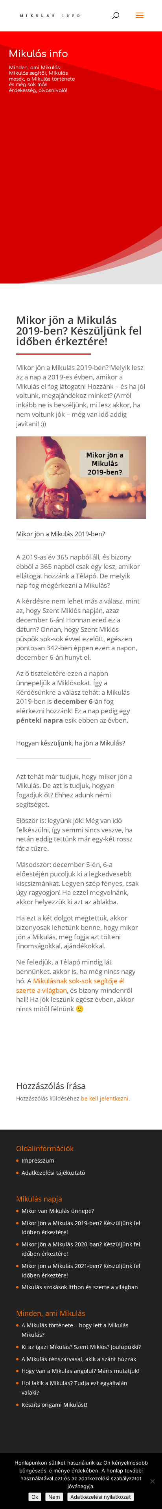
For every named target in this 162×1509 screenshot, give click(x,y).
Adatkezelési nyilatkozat (100, 1497)
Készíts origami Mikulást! (54, 1404)
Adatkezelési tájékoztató (53, 1172)
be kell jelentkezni (105, 1098)
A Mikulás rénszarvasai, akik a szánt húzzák (79, 1359)
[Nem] (152, 1481)
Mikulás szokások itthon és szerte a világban (80, 1287)
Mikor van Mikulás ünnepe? (58, 1211)
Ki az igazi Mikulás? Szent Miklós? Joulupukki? (81, 1347)
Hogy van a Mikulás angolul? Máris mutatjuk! (80, 1371)
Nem (54, 1497)
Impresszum (38, 1160)
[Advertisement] (81, 168)
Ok (34, 1497)
